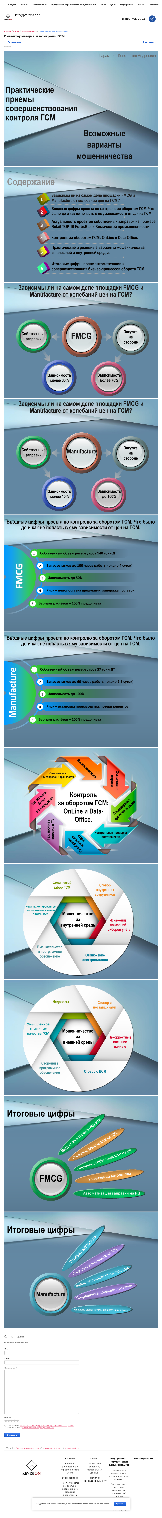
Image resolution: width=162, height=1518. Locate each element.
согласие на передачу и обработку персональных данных (47, 1425)
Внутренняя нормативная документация (73, 5)
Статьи (23, 5)
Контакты (154, 5)
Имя (6, 1349)
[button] (152, 18)
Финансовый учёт (72, 1448)
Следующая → (149, 42)
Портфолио (126, 5)
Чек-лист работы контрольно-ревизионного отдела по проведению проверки (70, 1490)
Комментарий (11, 1368)
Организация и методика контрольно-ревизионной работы (119, 1490)
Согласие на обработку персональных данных (94, 1468)
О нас (103, 5)
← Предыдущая (13, 42)
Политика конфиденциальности (95, 1479)
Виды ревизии (70, 1478)
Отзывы (141, 5)
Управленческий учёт (51, 1448)
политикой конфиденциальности (38, 1427)
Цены (113, 5)
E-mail (7, 1358)
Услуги (12, 5)
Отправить (12, 1435)
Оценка (8, 1418)
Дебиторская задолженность (26, 1448)
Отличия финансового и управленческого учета (70, 1468)
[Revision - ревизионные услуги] (8, 16)
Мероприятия (39, 5)
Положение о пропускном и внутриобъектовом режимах (119, 1474)
